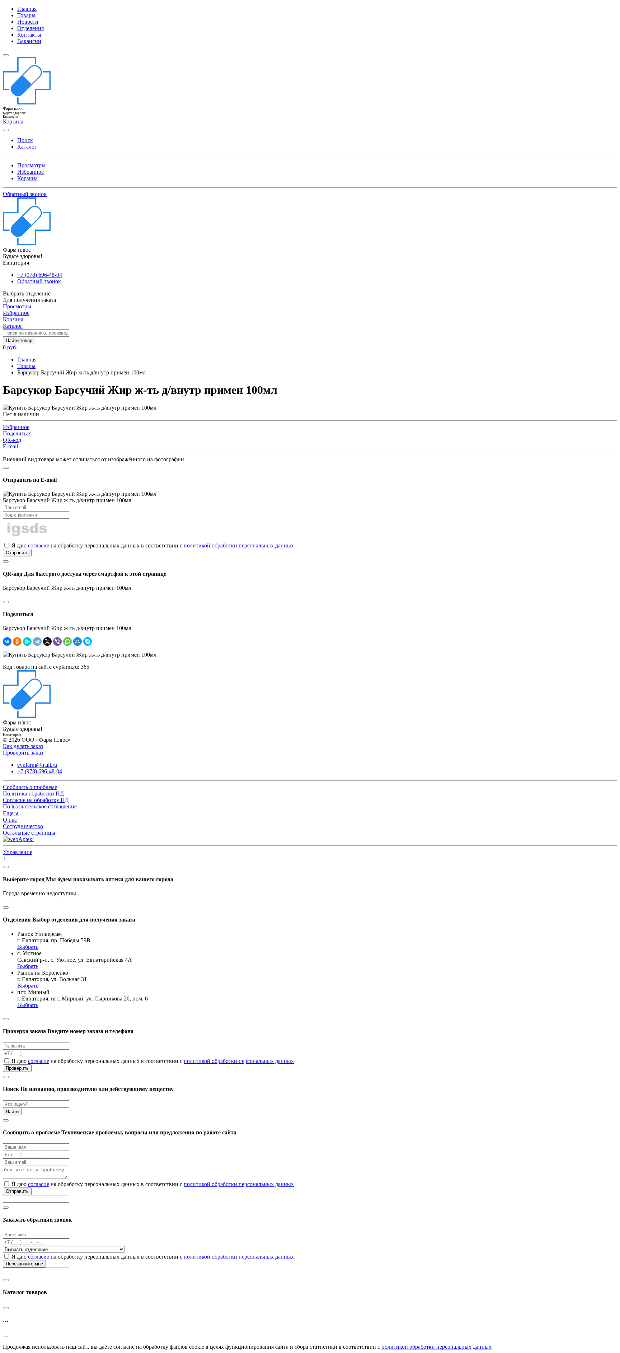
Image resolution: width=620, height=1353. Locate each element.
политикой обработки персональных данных (239, 545)
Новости (27, 22)
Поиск (25, 140)
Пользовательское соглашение (40, 806)
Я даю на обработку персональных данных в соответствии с (152, 545)
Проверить (17, 1068)
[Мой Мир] (77, 641)
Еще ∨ (11, 813)
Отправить (17, 552)
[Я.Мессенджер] (27, 641)
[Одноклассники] (17, 641)
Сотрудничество (23, 826)
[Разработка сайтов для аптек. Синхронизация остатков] (18, 839)
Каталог (27, 147)
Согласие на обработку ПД (36, 800)
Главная (27, 9)
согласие (38, 545)
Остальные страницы (29, 833)
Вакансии (29, 41)
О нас (10, 820)
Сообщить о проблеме (30, 787)
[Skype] (87, 641)
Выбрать (27, 947)
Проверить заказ (23, 753)
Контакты (29, 35)
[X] (47, 641)
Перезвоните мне (24, 1263)
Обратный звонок (25, 194)
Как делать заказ (23, 746)
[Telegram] (37, 641)
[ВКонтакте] (7, 641)
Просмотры (31, 165)
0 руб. (10, 347)
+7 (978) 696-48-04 (39, 275)
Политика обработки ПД (33, 793)
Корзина (27, 178)
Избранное (30, 172)
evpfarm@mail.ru (37, 765)
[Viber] (57, 641)
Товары (26, 15)
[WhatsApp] (67, 641)
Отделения (30, 28)
